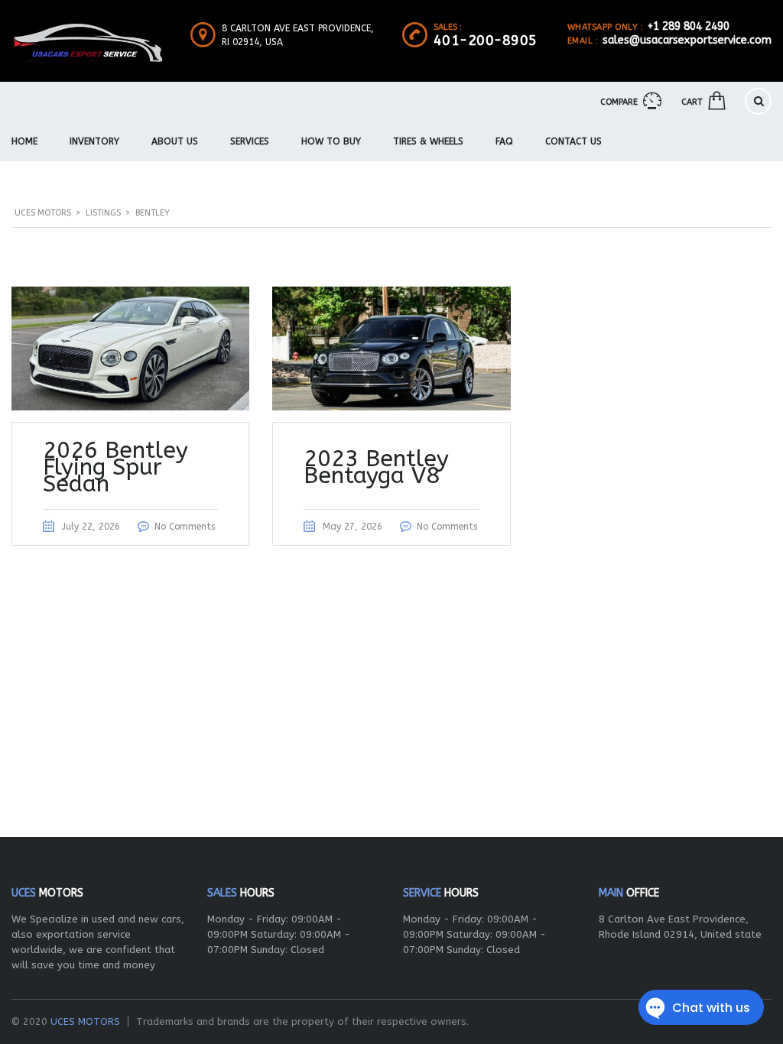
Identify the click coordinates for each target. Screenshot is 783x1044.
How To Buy (331, 141)
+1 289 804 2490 (688, 26)
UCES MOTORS (85, 1021)
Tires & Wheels (428, 141)
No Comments (184, 526)
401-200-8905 (486, 40)
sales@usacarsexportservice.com (687, 40)
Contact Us (573, 141)
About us (174, 141)
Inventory (94, 141)
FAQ (504, 141)
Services (249, 141)
